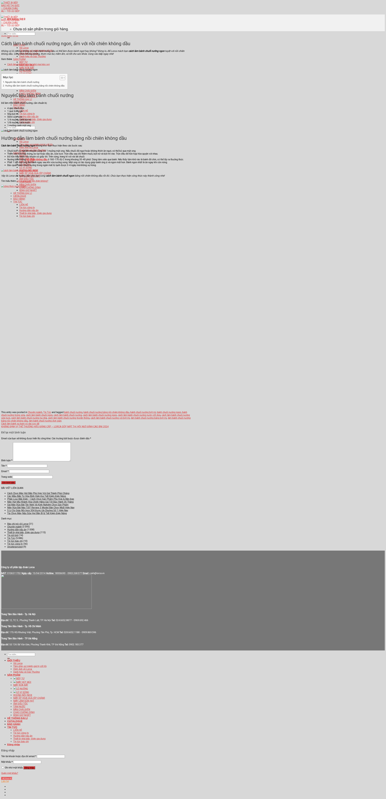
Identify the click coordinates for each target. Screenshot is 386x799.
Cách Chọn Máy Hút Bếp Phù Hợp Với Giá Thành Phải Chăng (38, 493)
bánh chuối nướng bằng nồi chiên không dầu (106, 412)
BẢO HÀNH (19, 105)
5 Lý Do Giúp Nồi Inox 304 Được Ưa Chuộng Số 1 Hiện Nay (37, 510)
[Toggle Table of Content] (61, 77)
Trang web (6, 476)
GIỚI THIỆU (13, 660)
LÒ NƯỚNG (22, 688)
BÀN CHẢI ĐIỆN (27, 90)
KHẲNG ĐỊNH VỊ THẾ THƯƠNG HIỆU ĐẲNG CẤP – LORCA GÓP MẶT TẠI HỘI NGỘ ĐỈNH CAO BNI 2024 (55, 426)
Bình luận (6, 460)
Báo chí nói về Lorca (17, 523)
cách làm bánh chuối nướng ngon (100, 415)
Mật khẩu (7, 761)
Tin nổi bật (12, 535)
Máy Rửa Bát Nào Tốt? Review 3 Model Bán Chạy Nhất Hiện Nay (40, 507)
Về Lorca (23, 47)
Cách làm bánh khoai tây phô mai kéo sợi (28, 64)
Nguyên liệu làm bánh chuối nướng (22, 82)
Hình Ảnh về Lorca (28, 147)
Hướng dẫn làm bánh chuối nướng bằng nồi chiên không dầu (35, 85)
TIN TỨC (12, 727)
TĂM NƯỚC (19, 706)
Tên (4, 465)
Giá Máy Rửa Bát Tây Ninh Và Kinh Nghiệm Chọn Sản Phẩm (37, 504)
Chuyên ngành (6, 36)
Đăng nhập (29, 768)
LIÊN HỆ (23, 110)
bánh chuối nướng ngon (169, 412)
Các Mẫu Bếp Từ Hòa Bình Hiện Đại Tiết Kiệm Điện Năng (36, 496)
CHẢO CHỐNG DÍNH (24, 712)
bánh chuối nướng (73, 412)
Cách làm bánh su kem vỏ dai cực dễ (20, 423)
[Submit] (8, 37)
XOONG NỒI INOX (22, 695)
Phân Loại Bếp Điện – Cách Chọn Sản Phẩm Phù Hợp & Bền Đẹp (40, 499)
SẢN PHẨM (19, 59)
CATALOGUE (14, 721)
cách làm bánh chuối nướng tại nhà (29, 418)
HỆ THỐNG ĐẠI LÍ (22, 99)
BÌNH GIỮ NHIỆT (22, 715)
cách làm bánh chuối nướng (68, 415)
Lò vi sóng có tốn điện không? (32, 181)
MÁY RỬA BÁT (26, 67)
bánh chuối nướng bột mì (143, 412)
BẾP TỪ (23, 62)
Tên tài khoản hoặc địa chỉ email (18, 756)
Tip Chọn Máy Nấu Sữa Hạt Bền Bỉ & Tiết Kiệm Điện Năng (37, 513)
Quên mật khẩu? (9, 773)
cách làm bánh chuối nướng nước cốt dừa (139, 415)
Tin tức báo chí (15, 541)
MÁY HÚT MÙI (23, 682)
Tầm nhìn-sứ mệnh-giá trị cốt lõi (30, 666)
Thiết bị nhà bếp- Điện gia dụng (35, 119)
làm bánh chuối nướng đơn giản (45, 420)
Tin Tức (15, 36)
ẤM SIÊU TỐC (26, 178)
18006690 (6, 778)
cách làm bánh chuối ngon (39, 415)
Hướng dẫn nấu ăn (28, 116)
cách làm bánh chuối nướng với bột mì (110, 418)
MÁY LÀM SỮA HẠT (23, 700)
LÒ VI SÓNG (25, 167)
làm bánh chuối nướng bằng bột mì (149, 418)
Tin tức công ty (27, 113)
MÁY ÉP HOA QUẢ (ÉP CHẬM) (35, 173)
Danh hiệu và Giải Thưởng (32, 56)
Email (5, 471)
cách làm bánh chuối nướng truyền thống (69, 418)
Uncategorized (15, 546)
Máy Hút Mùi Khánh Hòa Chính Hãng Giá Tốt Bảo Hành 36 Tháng (40, 501)
